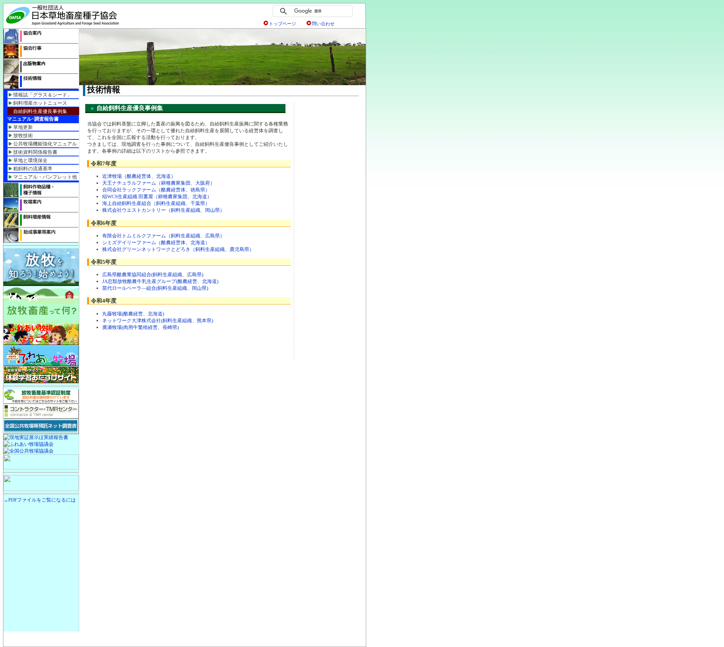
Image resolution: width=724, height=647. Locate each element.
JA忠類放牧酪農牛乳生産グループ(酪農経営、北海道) (160, 281)
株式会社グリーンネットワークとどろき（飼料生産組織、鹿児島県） (178, 249)
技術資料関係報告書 (35, 152)
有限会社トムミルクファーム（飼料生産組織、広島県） (163, 236)
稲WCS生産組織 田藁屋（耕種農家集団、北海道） (157, 196)
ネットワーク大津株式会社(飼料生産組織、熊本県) (157, 320)
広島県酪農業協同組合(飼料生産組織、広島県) (152, 274)
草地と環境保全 (30, 160)
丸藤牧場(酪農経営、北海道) (133, 314)
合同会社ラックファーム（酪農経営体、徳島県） (156, 190)
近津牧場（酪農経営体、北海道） (139, 176)
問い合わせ (323, 23)
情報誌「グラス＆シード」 (42, 95)
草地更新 (23, 127)
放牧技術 (23, 135)
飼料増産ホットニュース (40, 103)
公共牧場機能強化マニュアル (45, 144)
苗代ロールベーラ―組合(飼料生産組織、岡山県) (155, 288)
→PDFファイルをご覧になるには (39, 500)
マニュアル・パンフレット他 (45, 177)
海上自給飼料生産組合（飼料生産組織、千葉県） (156, 203)
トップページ (282, 23)
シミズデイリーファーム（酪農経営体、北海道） (156, 242)
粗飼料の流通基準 (32, 168)
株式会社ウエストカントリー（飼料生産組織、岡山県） (163, 210)
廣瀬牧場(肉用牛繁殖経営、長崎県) (140, 327)
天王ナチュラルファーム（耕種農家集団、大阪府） (158, 183)
